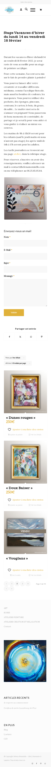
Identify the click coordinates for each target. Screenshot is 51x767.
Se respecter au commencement (16, 702)
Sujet (7, 263)
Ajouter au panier (16, 435)
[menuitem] (26, 2)
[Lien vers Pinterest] (41, 763)
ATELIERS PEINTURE (14, 617)
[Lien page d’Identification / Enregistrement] (19, 9)
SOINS (7, 613)
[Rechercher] (25, 9)
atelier (17, 154)
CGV (6, 739)
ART (6, 608)
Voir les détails (35, 435)
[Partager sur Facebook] (9, 337)
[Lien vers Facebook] (36, 763)
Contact (7, 626)
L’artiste (7, 734)
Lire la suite (16, 575)
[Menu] (31, 9)
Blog (6, 730)
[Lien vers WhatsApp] (45, 763)
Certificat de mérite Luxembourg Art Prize (20, 708)
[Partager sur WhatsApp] (31, 337)
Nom (7, 237)
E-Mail (8, 250)
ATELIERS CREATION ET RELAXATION (22, 622)
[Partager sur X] (20, 337)
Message (9, 276)
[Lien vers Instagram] (32, 763)
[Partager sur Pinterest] (41, 337)
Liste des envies (26, 2)
